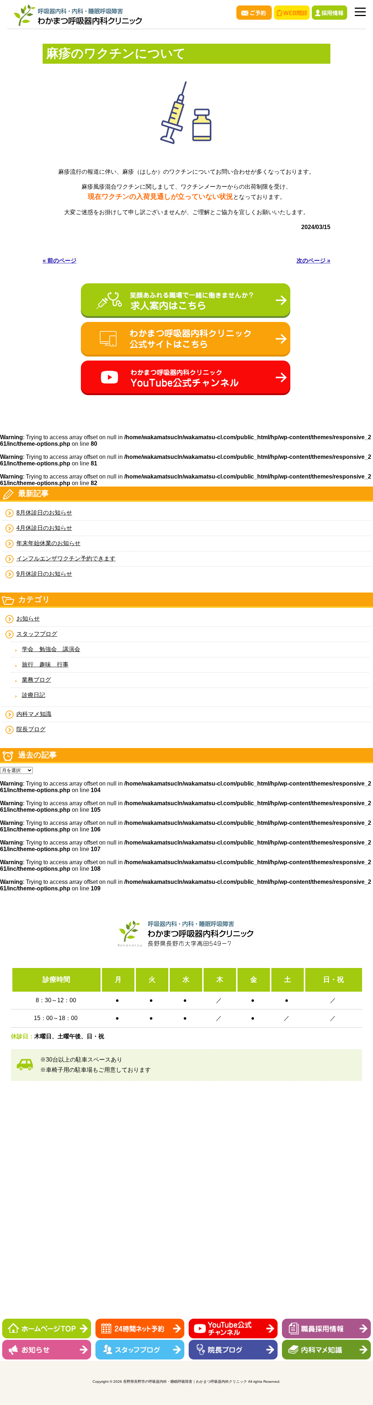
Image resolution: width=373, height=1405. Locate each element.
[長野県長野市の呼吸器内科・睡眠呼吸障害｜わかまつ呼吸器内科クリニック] (78, 26)
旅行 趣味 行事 (45, 664)
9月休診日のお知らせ (44, 574)
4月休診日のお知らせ (44, 528)
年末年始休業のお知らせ (48, 543)
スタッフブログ (36, 634)
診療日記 (33, 695)
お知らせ (28, 618)
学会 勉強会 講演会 (51, 649)
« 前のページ (59, 260)
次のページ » (313, 260)
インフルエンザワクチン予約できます (65, 558)
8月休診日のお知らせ (44, 512)
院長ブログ (31, 729)
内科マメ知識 (33, 714)
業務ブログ (36, 680)
